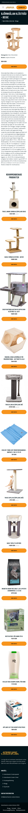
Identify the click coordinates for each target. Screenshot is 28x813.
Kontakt (14, 808)
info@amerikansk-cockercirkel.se (9, 2)
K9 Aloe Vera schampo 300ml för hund (14, 682)
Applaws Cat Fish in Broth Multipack (14, 727)
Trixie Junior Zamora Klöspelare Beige (14, 211)
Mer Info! (14, 66)
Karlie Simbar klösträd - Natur (14, 257)
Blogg (5, 783)
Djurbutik (22, 7)
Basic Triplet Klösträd (14, 543)
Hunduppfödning (9, 780)
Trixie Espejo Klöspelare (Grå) (14, 498)
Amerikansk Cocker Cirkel (11, 777)
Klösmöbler (14, 55)
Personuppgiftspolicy (9, 810)
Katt (9, 55)
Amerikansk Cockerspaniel (11, 774)
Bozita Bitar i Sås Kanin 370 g (14, 636)
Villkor (19, 808)
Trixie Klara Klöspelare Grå (14, 404)
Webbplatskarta (20, 810)
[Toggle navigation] (3, 7)
